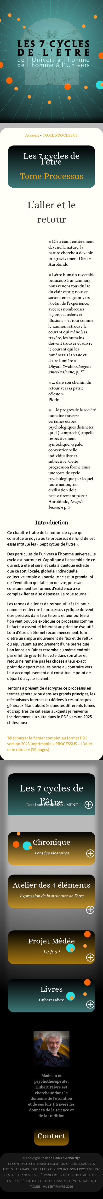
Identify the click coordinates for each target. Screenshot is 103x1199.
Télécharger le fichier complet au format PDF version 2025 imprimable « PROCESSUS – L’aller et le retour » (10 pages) (49, 744)
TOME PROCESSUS (60, 135)
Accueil (32, 135)
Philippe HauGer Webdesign (60, 1158)
